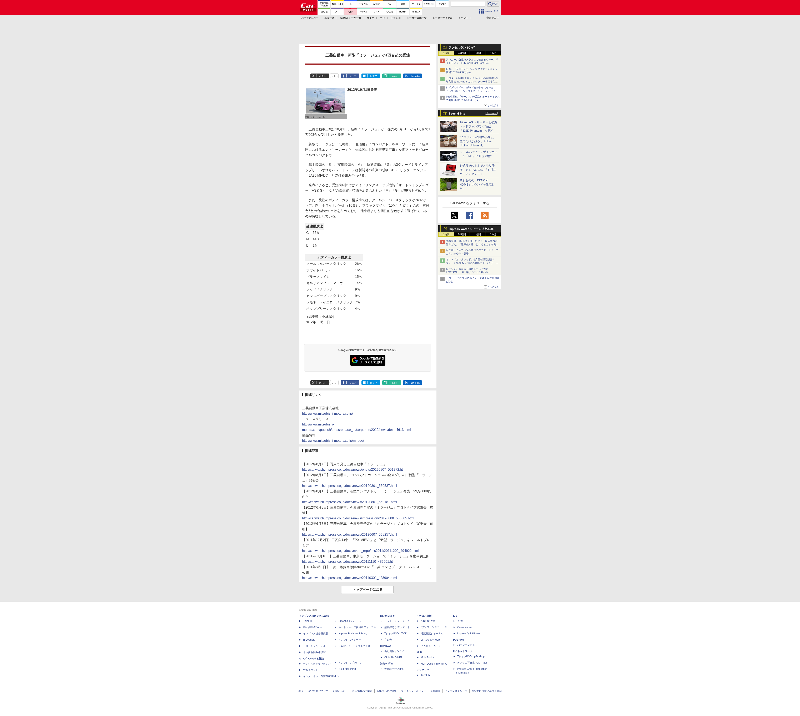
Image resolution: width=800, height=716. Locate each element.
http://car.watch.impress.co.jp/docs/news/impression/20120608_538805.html (358, 518)
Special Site (457, 113)
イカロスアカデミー (432, 646)
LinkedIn (415, 76)
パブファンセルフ (467, 645)
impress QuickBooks (468, 633)
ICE (455, 615)
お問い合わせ (340, 691)
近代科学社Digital (394, 668)
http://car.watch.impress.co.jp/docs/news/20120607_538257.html (349, 534)
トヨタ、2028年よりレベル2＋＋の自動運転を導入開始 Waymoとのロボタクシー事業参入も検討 (472, 82)
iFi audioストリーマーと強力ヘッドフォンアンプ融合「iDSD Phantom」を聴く (478, 126)
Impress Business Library (353, 633)
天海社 (461, 621)
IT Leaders (309, 639)
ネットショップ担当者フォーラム (357, 627)
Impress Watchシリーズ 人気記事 (471, 229)
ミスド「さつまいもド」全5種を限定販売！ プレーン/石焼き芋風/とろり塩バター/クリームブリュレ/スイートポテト (472, 263)
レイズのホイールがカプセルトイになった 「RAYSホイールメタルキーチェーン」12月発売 (472, 91)
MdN (419, 652)
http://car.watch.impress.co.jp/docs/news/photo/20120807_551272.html (354, 469)
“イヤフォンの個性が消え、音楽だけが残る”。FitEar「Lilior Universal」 (478, 141)
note (394, 76)
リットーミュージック (396, 621)
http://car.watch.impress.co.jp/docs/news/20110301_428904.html (349, 578)
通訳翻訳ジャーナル (432, 633)
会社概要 (435, 691)
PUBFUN (458, 639)
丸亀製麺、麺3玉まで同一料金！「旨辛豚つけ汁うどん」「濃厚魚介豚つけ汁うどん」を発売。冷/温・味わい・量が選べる (472, 244)
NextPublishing (347, 668)
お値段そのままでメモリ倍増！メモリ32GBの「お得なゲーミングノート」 (478, 170)
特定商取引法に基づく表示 (487, 691)
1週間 (477, 53)
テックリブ (423, 670)
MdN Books (427, 657)
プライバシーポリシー (413, 691)
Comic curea (464, 627)
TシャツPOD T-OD (395, 633)
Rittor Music (387, 615)
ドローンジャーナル (314, 646)
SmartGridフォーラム (350, 621)
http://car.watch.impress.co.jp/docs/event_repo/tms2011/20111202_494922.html (360, 551)
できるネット (310, 670)
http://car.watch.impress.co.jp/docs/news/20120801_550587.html (349, 486)
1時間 (446, 53)
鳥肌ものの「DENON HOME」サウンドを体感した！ (477, 184)
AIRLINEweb (428, 621)
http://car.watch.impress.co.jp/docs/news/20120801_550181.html (349, 502)
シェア (352, 76)
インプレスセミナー (350, 639)
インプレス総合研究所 (315, 633)
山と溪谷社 (386, 646)
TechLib (425, 675)
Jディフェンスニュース (434, 627)
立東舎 (388, 639)
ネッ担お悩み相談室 (314, 652)
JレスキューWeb (430, 639)
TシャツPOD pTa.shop (471, 656)
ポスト (322, 76)
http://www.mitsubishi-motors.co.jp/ (327, 413)
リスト (334, 76)
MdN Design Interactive (434, 663)
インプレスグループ (456, 691)
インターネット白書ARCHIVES (321, 676)
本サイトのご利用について (314, 691)
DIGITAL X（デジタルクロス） (356, 646)
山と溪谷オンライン (395, 651)
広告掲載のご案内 (362, 691)
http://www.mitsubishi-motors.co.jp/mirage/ (333, 440)
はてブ (373, 76)
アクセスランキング (462, 47)
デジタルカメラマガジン (317, 663)
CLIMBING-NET (393, 657)
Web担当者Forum (313, 627)
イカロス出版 (424, 615)
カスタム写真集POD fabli (472, 662)
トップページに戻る (368, 589)
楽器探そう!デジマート (397, 627)
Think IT (307, 621)
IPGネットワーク (462, 651)
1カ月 (493, 53)
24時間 (462, 53)
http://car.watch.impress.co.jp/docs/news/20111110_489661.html (349, 561)
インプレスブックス (350, 662)
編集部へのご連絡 (387, 691)
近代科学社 (386, 663)
